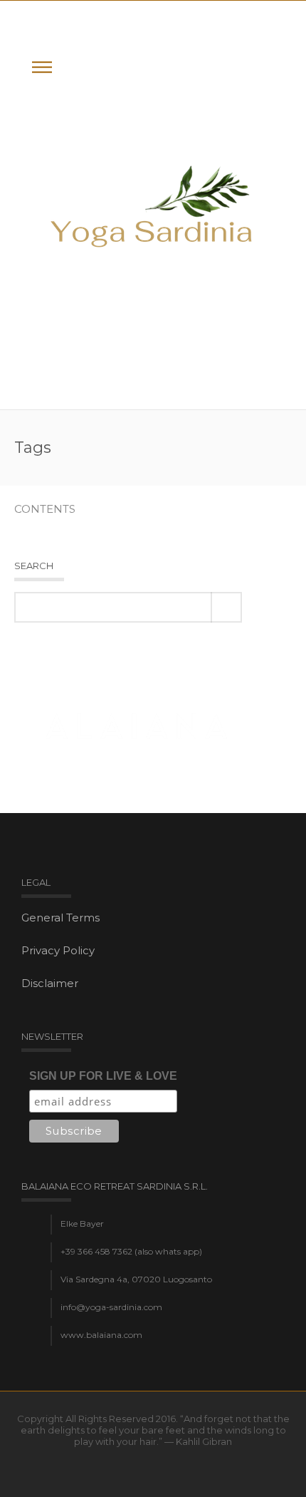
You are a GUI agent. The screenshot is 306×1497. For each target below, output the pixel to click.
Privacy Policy (58, 950)
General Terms (60, 917)
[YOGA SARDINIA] (153, 205)
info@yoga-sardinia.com (111, 1307)
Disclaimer (49, 983)
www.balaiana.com (101, 1334)
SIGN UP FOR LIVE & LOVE (103, 1076)
